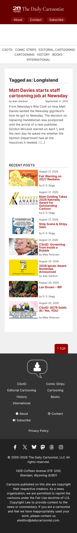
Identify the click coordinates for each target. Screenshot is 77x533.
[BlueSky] (34, 448)
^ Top (61, 348)
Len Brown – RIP (50, 287)
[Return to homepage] (38, 370)
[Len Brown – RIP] (23, 289)
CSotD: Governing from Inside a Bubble (52, 247)
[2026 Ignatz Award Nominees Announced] (23, 268)
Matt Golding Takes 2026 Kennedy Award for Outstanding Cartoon (53, 202)
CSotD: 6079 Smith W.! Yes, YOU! (53, 309)
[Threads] (52, 448)
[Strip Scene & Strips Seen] (23, 226)
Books (57, 54)
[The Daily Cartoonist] (38, 10)
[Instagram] (61, 448)
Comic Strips (25, 50)
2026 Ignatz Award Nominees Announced (52, 268)
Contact (35, 20)
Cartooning (25, 54)
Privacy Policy (39, 431)
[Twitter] (25, 448)
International (38, 59)
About (18, 20)
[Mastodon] (43, 448)
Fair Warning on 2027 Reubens (50, 178)
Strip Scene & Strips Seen (53, 225)
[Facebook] (16, 448)
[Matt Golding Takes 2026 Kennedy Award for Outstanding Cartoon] (23, 199)
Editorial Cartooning (57, 50)
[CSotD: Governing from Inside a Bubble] (23, 247)
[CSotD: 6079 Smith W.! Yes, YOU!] (23, 310)
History (43, 54)
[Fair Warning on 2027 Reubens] (23, 178)
